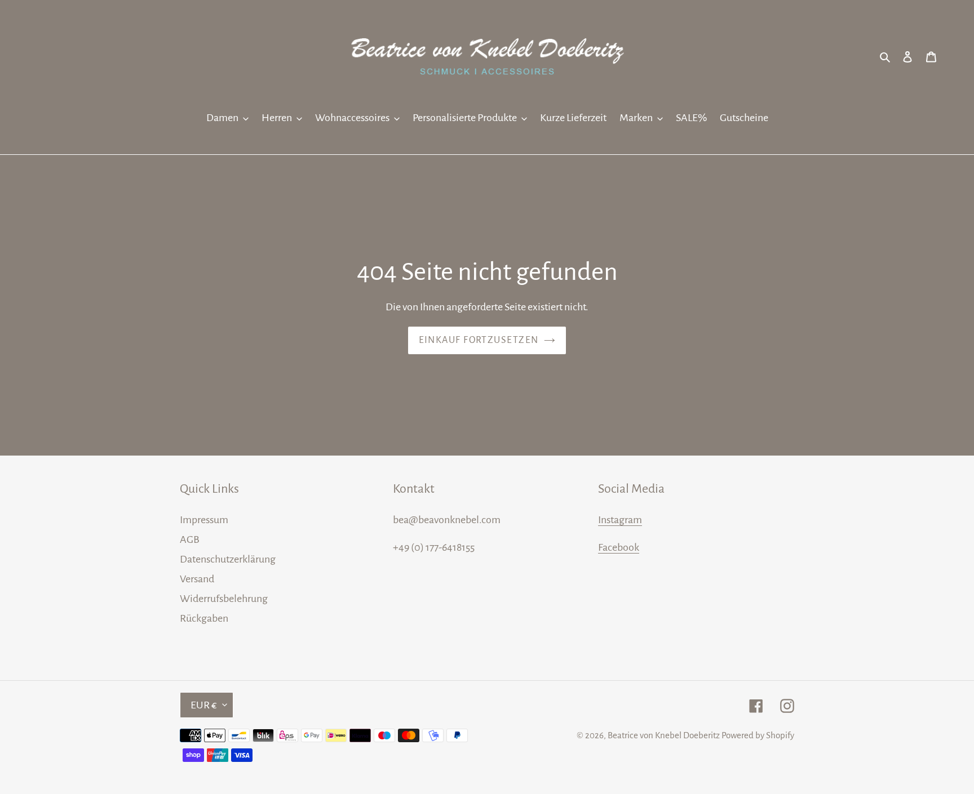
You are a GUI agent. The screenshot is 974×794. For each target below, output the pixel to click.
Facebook (618, 547)
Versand (197, 579)
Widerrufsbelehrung (224, 598)
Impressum (204, 519)
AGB (190, 539)
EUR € (204, 705)
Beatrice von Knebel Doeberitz (664, 735)
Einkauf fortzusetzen (479, 340)
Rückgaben (204, 618)
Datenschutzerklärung (228, 559)
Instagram (620, 519)
